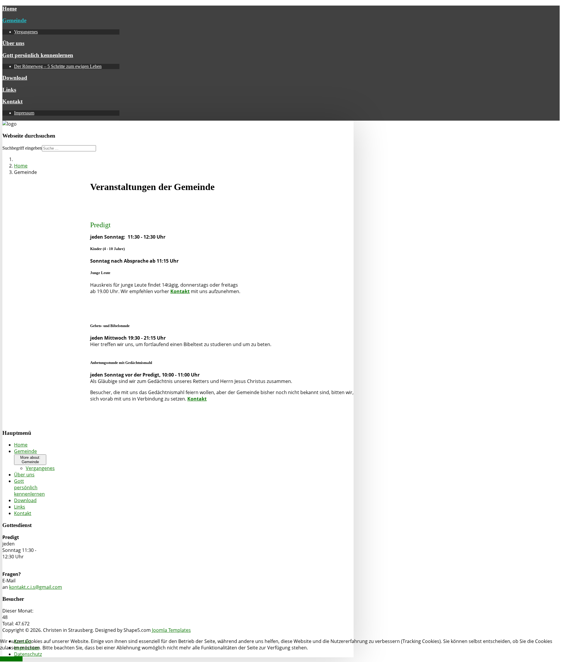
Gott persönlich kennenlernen (37, 55)
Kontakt (12, 101)
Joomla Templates (171, 630)
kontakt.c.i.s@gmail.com (35, 587)
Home (9, 9)
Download (14, 78)
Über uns (13, 43)
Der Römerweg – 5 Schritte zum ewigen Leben (58, 66)
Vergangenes (26, 31)
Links (9, 90)
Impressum (24, 112)
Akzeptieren (11, 658)
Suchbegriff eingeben (22, 148)
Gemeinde (14, 20)
